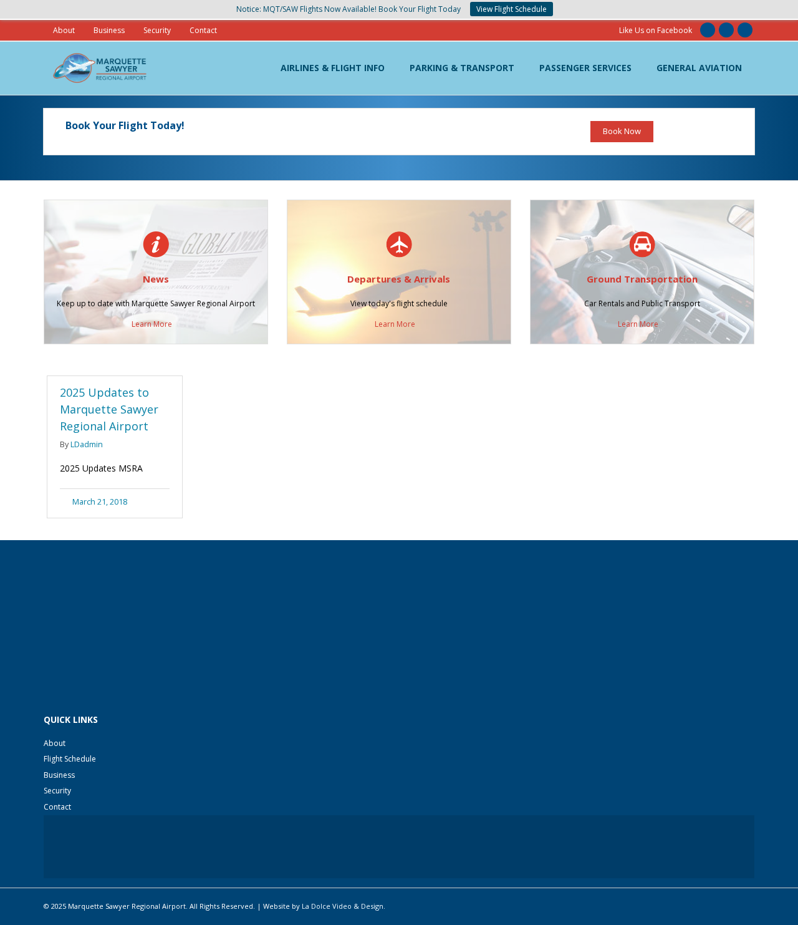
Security (157, 30)
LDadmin (86, 444)
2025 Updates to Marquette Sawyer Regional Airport (109, 409)
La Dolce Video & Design (342, 906)
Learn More (152, 324)
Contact (203, 30)
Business (109, 30)
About (64, 30)
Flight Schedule (70, 758)
